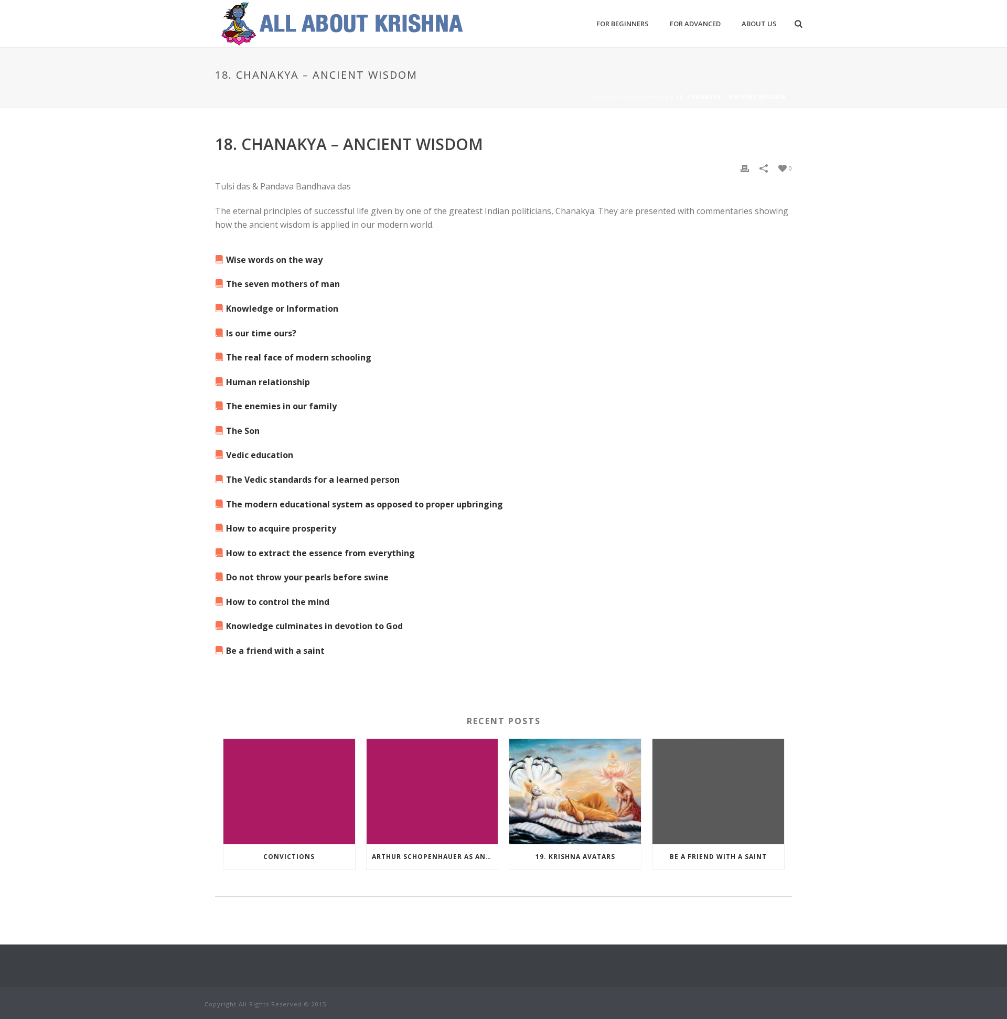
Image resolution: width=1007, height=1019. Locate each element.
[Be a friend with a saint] (718, 791)
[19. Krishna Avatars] (575, 791)
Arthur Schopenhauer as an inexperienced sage (435, 856)
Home (601, 97)
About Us (759, 23)
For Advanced (695, 23)
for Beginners (643, 97)
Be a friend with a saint (718, 856)
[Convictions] (289, 791)
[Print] (745, 168)
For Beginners (622, 23)
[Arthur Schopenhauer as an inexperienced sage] (432, 791)
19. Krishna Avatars (575, 856)
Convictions (289, 856)
